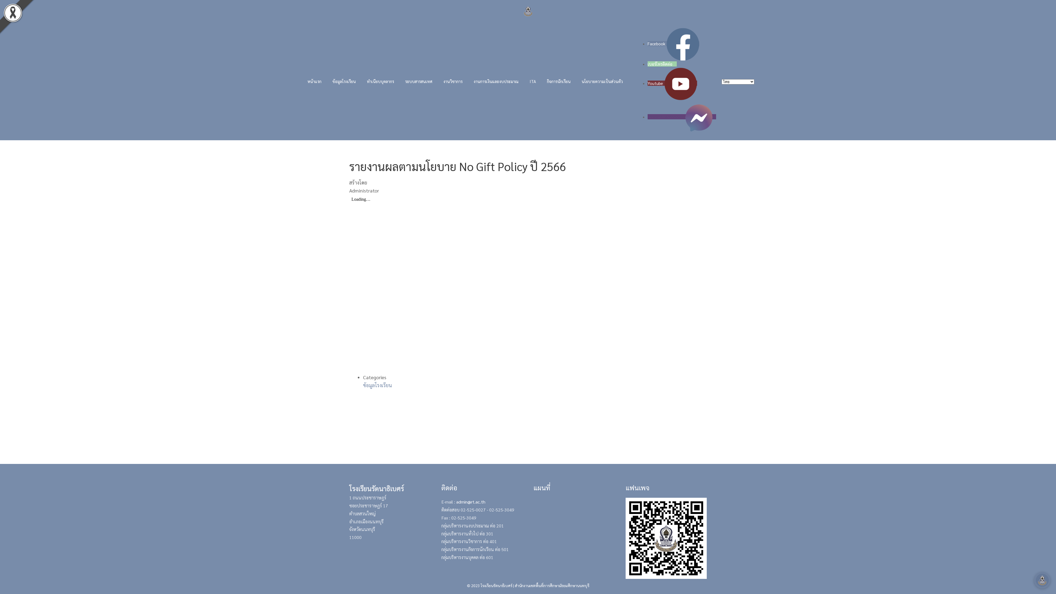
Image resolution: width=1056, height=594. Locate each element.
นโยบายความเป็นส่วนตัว (602, 81)
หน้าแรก (314, 81)
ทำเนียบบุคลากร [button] (380, 81)
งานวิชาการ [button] (453, 81)
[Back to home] (528, 11)
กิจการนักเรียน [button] (559, 81)
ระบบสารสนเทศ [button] (418, 81)
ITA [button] (533, 81)
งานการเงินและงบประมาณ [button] (496, 81)
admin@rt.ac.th (470, 502)
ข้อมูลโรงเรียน (377, 385)
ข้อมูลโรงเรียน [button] (344, 81)
